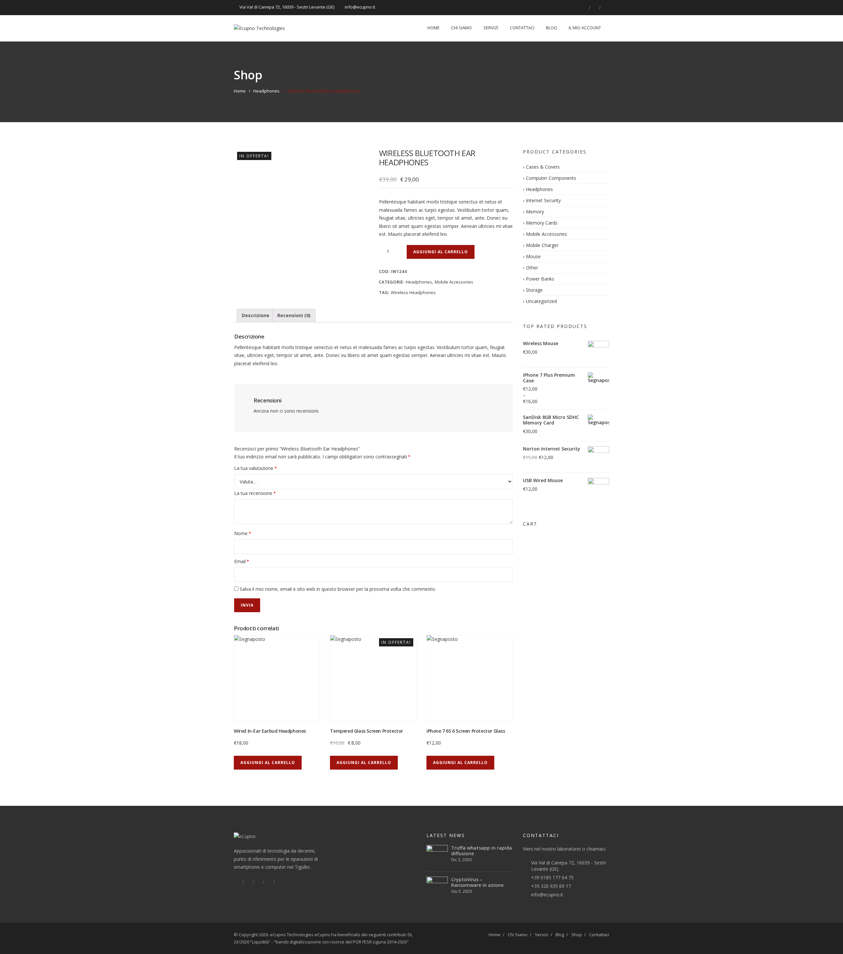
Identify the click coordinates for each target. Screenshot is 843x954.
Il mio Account (585, 28)
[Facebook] (584, 7)
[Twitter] (248, 882)
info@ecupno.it (547, 894)
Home (433, 28)
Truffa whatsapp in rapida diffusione (481, 850)
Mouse (533, 256)
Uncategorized (541, 301)
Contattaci (522, 28)
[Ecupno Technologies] (259, 28)
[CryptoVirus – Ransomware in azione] (437, 887)
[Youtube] (279, 882)
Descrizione (255, 315)
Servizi (490, 28)
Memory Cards (541, 223)
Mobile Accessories (454, 282)
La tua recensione (254, 493)
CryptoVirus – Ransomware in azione (477, 882)
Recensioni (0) (294, 315)
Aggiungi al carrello (440, 252)
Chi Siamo (461, 28)
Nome (242, 533)
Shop (576, 935)
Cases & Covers (543, 167)
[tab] (255, 315)
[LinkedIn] (594, 7)
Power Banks (540, 279)
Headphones (266, 91)
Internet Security (543, 200)
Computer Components (551, 178)
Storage (534, 290)
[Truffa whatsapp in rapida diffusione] (437, 855)
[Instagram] (605, 7)
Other (532, 267)
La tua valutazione (255, 468)
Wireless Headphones (413, 292)
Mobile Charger (542, 245)
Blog (551, 28)
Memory (535, 211)
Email (241, 561)
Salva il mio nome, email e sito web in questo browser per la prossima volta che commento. (338, 589)
